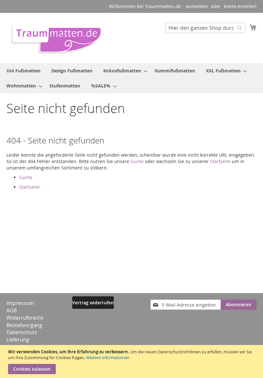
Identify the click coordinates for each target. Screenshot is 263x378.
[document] (132, 361)
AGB (11, 310)
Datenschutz (21, 332)
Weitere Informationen (108, 357)
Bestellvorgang (24, 325)
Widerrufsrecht (24, 317)
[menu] (131, 78)
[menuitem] (23, 70)
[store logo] (53, 37)
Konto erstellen (240, 6)
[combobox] (205, 28)
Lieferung (17, 339)
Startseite (220, 161)
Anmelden (197, 6)
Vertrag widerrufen (93, 303)
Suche (137, 161)
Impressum (20, 303)
